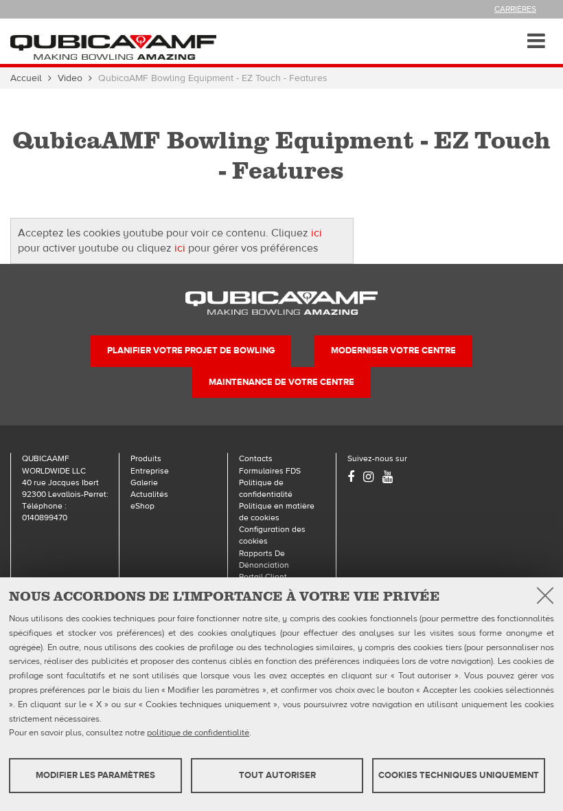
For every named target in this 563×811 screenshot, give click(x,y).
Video (70, 78)
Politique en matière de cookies (276, 511)
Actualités (149, 494)
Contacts (256, 458)
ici (316, 233)
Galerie (144, 482)
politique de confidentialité (198, 732)
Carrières (515, 8)
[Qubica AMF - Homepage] (113, 47)
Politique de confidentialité (265, 488)
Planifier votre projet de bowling (191, 350)
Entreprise (149, 470)
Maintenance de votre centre (281, 382)
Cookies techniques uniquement (458, 775)
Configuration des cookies (272, 535)
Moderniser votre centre (393, 350)
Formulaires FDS (270, 470)
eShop (142, 505)
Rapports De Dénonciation (264, 559)
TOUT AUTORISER (277, 775)
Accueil (26, 78)
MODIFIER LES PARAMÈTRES (95, 775)
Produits (145, 458)
